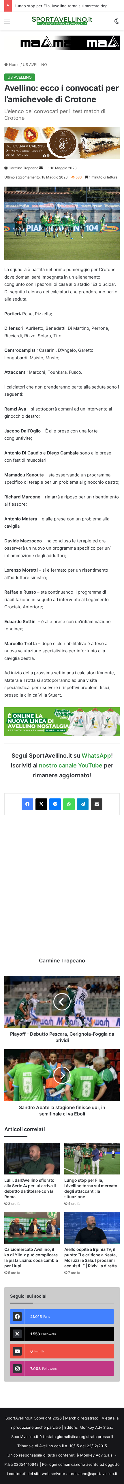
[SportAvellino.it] (62, 21)
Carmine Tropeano (23, 168)
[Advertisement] (62, 886)
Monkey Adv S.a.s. (96, 1427)
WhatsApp (96, 755)
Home (14, 64)
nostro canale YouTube (70, 765)
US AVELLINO (35, 64)
